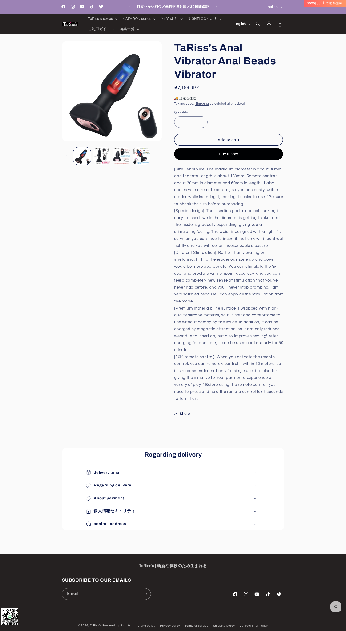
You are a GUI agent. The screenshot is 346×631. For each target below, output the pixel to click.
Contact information (254, 625)
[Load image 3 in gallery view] (121, 156)
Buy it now (228, 154)
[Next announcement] (216, 7)
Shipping (202, 103)
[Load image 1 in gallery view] (82, 156)
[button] (102, 19)
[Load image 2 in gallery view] (101, 156)
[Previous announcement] (130, 7)
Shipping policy (224, 625)
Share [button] (185, 414)
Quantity (181, 112)
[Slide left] (67, 156)
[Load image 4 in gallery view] (141, 156)
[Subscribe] (145, 594)
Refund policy (145, 625)
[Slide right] (157, 156)
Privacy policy (170, 625)
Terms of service (197, 625)
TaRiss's (95, 625)
